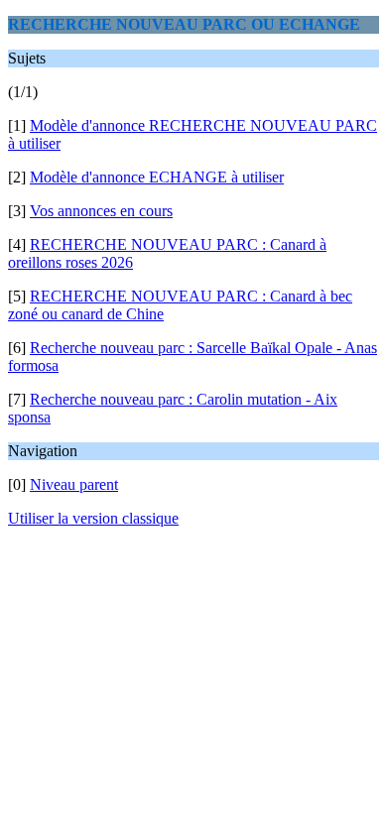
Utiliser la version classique (93, 518)
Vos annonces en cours (101, 210)
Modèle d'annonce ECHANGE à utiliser (157, 177)
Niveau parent (74, 484)
